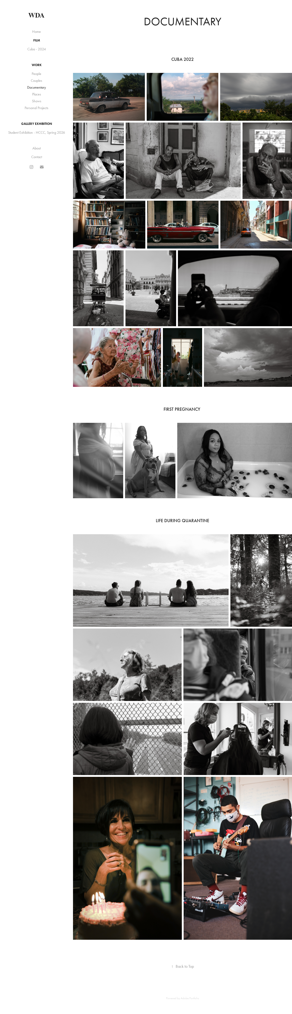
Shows (36, 101)
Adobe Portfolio (190, 998)
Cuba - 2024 (36, 49)
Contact (36, 157)
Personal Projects (36, 108)
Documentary (36, 87)
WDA (36, 15)
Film (36, 40)
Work (37, 65)
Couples (36, 80)
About (36, 148)
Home (36, 31)
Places (36, 94)
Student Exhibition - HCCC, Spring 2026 (36, 132)
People (36, 74)
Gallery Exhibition (36, 124)
